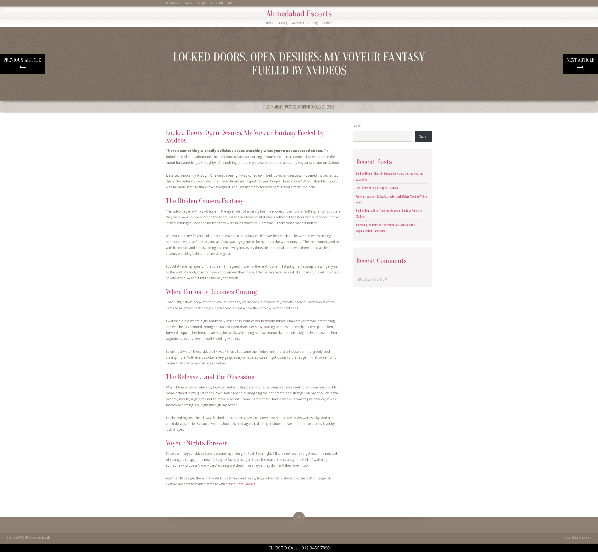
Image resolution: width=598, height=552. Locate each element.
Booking (282, 22)
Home (269, 22)
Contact (327, 22)
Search (357, 125)
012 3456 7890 (316, 548)
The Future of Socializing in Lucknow (377, 187)
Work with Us (300, 22)
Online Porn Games (240, 484)
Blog (315, 22)
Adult (278, 107)
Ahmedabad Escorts (299, 13)
